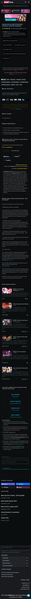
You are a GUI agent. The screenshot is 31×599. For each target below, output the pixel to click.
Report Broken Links (22, 164)
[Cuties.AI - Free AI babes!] (15, 17)
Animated (18, 79)
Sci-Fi (17, 84)
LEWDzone (11, 595)
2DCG (8, 79)
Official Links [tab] (6, 150)
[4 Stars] (7, 28)
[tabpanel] (15, 158)
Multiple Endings (24, 82)
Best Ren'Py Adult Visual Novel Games (10, 572)
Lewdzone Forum (25, 583)
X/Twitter (5, 487)
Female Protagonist (5, 82)
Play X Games (24, 10)
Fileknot (17, 156)
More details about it (22, 168)
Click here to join (17, 74)
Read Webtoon (26, 585)
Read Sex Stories (25, 587)
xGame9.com (24, 6)
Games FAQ (5, 518)
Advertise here (5, 10)
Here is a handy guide (7, 147)
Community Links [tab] (15, 150)
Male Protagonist (15, 82)
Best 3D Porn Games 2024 (9, 506)
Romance (13, 84)
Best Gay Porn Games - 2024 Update (12, 495)
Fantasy (23, 79)
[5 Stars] (9, 28)
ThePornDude (16, 10)
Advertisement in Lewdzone (10, 512)
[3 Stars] (6, 28)
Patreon (10, 259)
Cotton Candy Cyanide (13, 31)
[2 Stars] (4, 28)
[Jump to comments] (28, 595)
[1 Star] (3, 28)
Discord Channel (6, 266)
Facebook (20, 484)
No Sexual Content (5, 84)
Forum (20, 487)
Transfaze (8, 160)
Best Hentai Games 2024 (9, 501)
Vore (21, 84)
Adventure (13, 79)
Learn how (18, 109)
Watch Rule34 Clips (25, 589)
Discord (5, 484)
